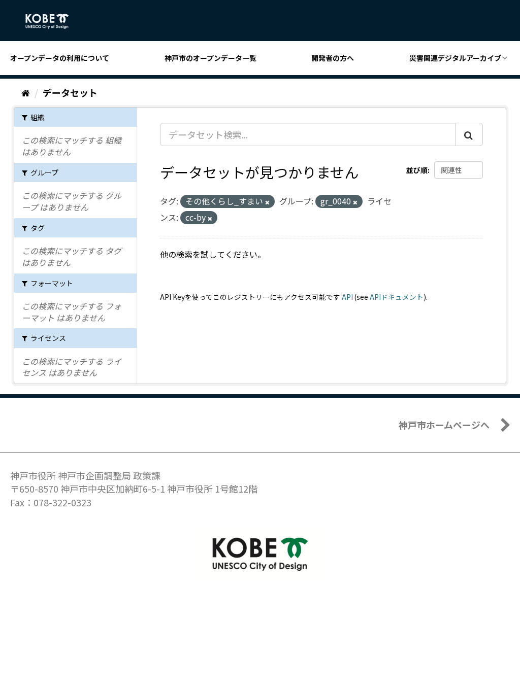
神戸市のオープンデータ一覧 (210, 58)
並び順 (417, 170)
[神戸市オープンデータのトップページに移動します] (52, 21)
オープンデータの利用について (59, 58)
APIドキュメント (397, 297)
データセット (70, 92)
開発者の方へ (332, 58)
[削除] (267, 202)
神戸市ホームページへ (444, 424)
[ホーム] (25, 92)
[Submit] (469, 134)
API (347, 297)
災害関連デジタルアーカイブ (455, 58)
